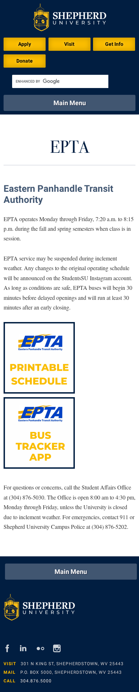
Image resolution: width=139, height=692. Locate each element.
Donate (24, 61)
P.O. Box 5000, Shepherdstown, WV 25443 (71, 672)
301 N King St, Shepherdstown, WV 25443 (72, 663)
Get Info (114, 44)
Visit (69, 44)
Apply (24, 44)
